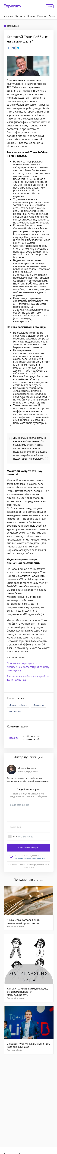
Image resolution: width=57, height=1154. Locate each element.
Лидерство (38, 705)
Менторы (8, 16)
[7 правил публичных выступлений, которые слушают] (29, 1030)
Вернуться (13, 25)
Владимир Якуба (14, 1050)
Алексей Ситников (15, 926)
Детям (52, 16)
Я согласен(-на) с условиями (30, 857)
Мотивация (15, 711)
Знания (31, 16)
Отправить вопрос (28, 847)
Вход (50, 6)
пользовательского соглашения (30, 858)
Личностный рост (18, 705)
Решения (41, 16)
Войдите (14, 737)
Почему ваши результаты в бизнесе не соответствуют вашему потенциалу (28, 667)
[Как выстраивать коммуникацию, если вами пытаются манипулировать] (29, 968)
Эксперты (20, 16)
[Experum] (12, 6)
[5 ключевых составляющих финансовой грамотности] (29, 908)
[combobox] (12, 836)
